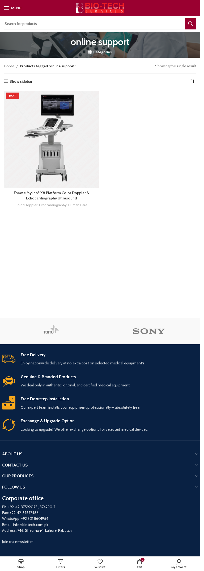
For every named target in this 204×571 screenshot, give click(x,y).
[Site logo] (100, 7)
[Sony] (149, 331)
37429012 (47, 506)
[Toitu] (51, 331)
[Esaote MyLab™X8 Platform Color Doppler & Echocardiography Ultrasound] (51, 139)
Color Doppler (26, 205)
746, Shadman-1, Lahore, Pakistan (44, 530)
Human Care (77, 205)
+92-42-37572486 (24, 512)
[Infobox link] (100, 359)
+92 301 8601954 (34, 518)
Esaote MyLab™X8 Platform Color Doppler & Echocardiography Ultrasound (51, 195)
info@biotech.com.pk (30, 524)
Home (9, 66)
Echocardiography (53, 205)
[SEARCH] (190, 23)
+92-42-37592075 (22, 506)
